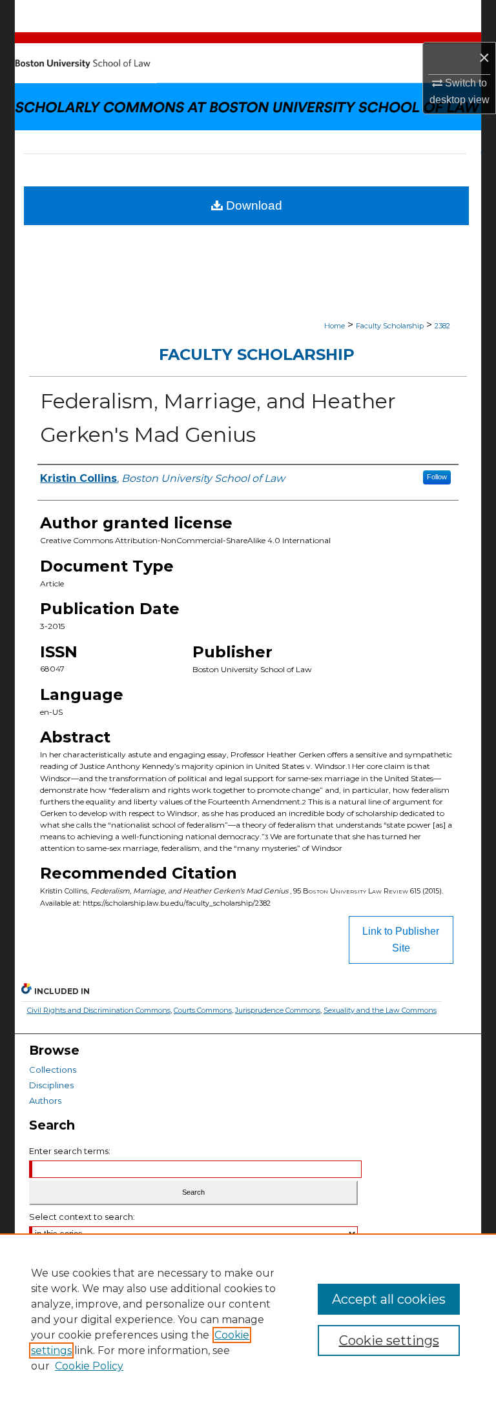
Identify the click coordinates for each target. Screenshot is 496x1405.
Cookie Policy (89, 1366)
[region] (248, 1319)
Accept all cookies (389, 1299)
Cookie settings (389, 1340)
